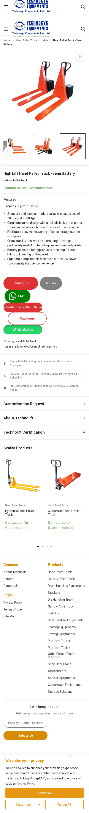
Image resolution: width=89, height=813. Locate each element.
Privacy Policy (12, 602)
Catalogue (21, 283)
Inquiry (51, 283)
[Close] (69, 756)
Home (7, 40)
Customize (23, 804)
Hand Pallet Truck (26, 40)
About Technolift (18, 418)
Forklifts (53, 613)
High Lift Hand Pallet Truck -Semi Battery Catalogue (22, 307)
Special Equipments (61, 678)
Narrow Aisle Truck (60, 606)
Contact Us (10, 585)
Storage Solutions (60, 691)
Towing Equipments (61, 634)
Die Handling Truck (60, 599)
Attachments (57, 671)
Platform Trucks (59, 641)
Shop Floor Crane (59, 664)
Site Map (9, 616)
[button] (22, 330)
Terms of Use (12, 609)
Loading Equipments (62, 627)
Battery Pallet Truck (61, 579)
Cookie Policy (26, 783)
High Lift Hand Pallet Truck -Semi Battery (33, 346)
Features (9, 199)
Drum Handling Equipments (66, 585)
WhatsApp (25, 330)
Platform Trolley (59, 647)
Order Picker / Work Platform (61, 655)
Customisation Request (23, 404)
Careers (8, 579)
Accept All (45, 793)
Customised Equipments (64, 684)
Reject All (64, 804)
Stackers (54, 592)
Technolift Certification (24, 432)
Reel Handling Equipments (66, 620)
